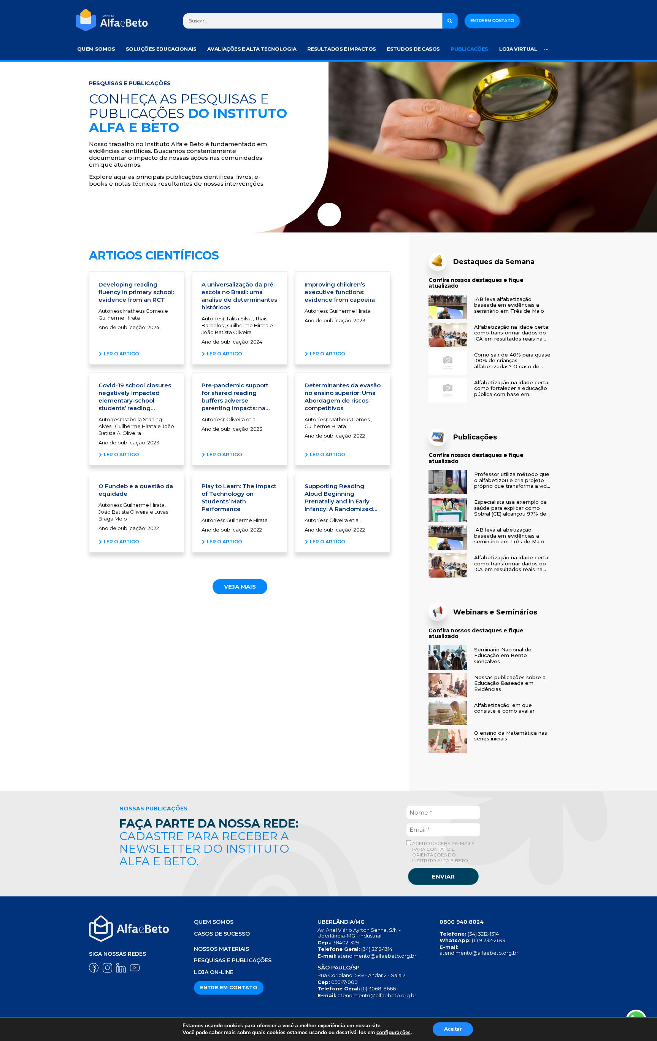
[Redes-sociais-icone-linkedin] (121, 968)
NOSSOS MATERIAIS (221, 948)
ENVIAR (443, 876)
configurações (393, 1032)
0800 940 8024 (462, 921)
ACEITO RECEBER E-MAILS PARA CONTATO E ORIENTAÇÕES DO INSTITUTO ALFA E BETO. (442, 851)
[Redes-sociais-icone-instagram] (107, 968)
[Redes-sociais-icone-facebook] (93, 968)
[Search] (450, 21)
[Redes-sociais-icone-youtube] (135, 968)
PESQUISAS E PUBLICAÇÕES (232, 960)
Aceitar (453, 1029)
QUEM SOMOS (213, 921)
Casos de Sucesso (222, 933)
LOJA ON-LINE (213, 972)
